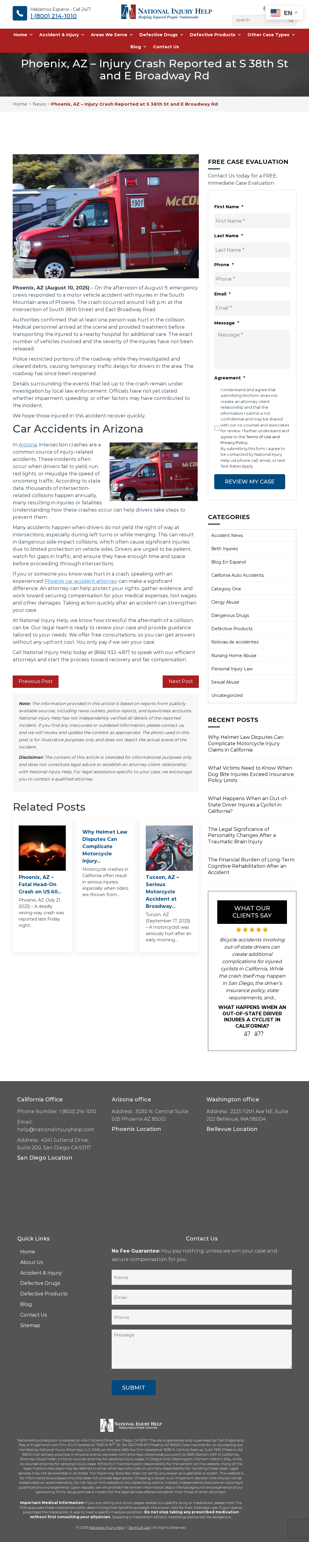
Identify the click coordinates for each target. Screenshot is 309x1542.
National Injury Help (106, 1527)
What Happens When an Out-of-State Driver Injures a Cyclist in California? (248, 805)
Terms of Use (139, 1527)
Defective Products (212, 34)
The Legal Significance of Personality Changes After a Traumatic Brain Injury (242, 835)
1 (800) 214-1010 (53, 16)
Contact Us (166, 46)
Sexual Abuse (225, 682)
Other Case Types (268, 34)
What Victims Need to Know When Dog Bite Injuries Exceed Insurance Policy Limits (251, 774)
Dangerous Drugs (230, 615)
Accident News (227, 535)
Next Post (181, 681)
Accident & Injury (59, 34)
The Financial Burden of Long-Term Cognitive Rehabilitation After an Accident (251, 866)
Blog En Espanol (228, 562)
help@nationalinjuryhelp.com (55, 1129)
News (39, 104)
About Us (31, 1262)
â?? (259, 1033)
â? (247, 1033)
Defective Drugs (158, 34)
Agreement (229, 378)
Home (20, 34)
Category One (226, 589)
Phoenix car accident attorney (80, 581)
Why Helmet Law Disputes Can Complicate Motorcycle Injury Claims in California (245, 743)
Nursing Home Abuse (233, 655)
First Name (228, 206)
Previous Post (36, 681)
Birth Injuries (224, 548)
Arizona (28, 445)
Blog (135, 46)
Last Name (228, 235)
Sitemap (30, 1325)
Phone (224, 264)
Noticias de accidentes (235, 642)
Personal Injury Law (232, 669)
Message (226, 323)
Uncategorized (227, 695)
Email (222, 294)
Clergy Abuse (225, 602)
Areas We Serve (109, 34)
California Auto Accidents (237, 575)
